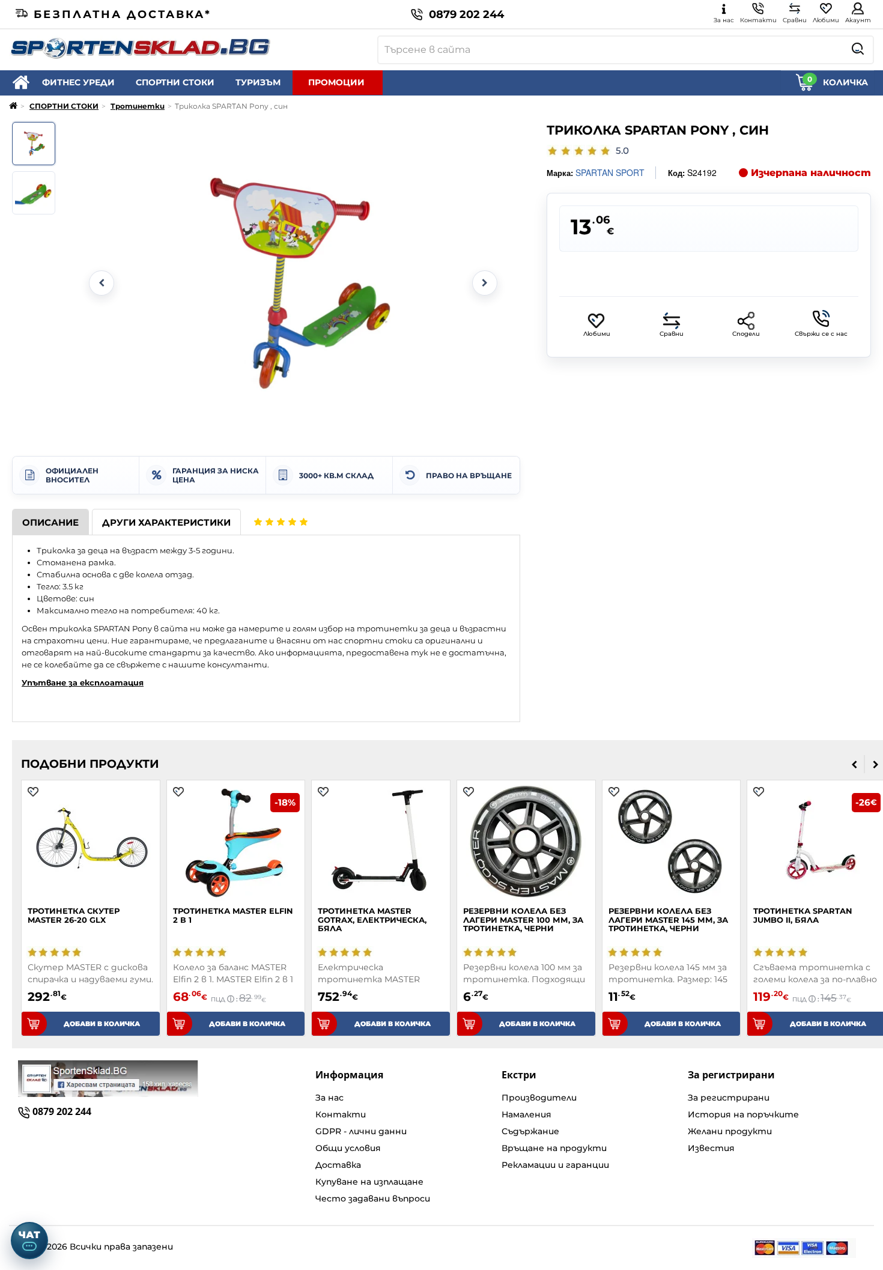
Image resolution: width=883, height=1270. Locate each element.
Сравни (672, 334)
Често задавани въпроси (372, 1198)
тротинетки (387, 628)
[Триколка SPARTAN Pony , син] (33, 143)
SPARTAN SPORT (610, 172)
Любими (596, 334)
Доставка (338, 1164)
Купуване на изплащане (369, 1181)
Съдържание (530, 1131)
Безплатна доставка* (122, 14)
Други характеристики (166, 522)
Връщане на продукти (554, 1148)
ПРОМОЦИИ (336, 82)
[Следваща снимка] (484, 283)
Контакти (340, 1114)
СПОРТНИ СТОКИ (175, 82)
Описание (50, 522)
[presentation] (854, 764)
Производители (539, 1097)
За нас (329, 1097)
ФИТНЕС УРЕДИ (78, 82)
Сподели (746, 334)
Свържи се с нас (821, 334)
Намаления (526, 1114)
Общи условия (348, 1148)
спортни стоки (378, 640)
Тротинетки (138, 106)
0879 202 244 (466, 14)
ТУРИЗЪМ (258, 82)
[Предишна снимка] (101, 283)
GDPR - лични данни (361, 1131)
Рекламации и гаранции (555, 1164)
